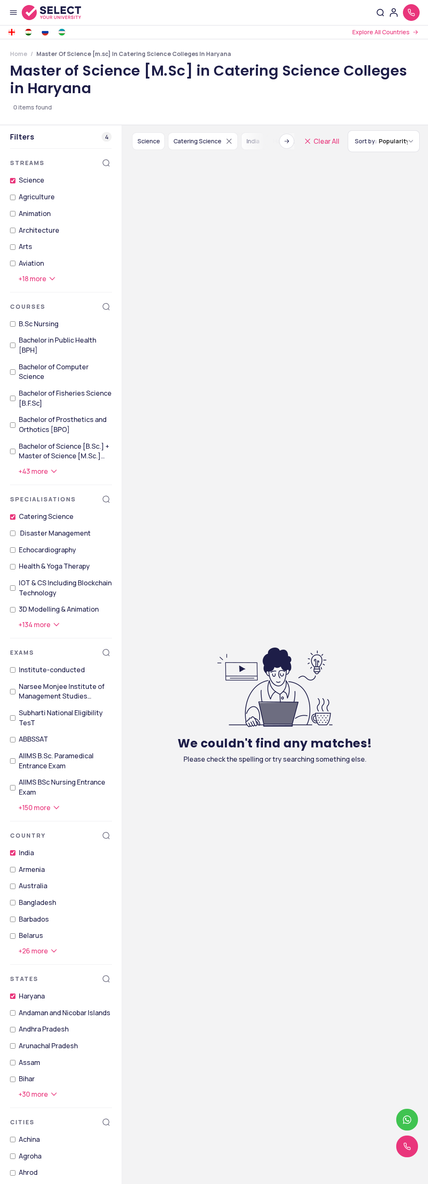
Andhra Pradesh (44, 1029)
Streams (27, 163)
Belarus (31, 935)
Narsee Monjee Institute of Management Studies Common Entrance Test (61, 691)
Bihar (27, 1078)
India (26, 852)
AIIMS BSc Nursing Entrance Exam (62, 787)
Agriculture (37, 196)
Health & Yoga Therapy (54, 566)
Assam (29, 1062)
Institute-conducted (52, 669)
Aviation (31, 263)
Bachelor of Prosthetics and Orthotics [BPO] (63, 424)
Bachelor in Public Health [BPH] (57, 345)
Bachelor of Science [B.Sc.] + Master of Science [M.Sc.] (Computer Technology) (64, 451)
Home (18, 54)
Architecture (39, 230)
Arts (25, 246)
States (24, 979)
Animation (35, 213)
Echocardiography (47, 549)
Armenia (32, 869)
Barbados (34, 919)
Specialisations (43, 499)
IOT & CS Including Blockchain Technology (65, 587)
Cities (22, 1122)
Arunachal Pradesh (48, 1045)
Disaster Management (55, 533)
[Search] (106, 163)
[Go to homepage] (60, 12)
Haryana (32, 996)
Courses (28, 306)
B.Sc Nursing (39, 323)
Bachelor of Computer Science (54, 371)
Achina (29, 1139)
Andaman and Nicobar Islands (64, 1012)
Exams (22, 652)
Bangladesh (37, 902)
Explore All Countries (381, 32)
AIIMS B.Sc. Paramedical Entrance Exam (56, 760)
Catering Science (46, 516)
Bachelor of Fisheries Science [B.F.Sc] (65, 398)
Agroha (30, 1156)
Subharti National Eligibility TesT (61, 717)
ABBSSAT (33, 739)
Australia (33, 885)
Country (28, 835)
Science (31, 180)
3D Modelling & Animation (59, 609)
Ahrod (28, 1172)
